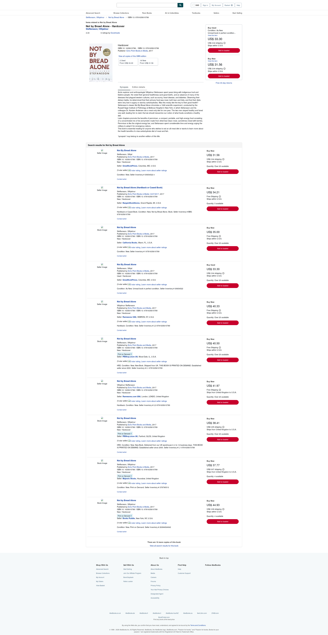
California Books (130, 242)
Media (153, 573)
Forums (153, 581)
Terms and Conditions (198, 625)
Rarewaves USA (129, 317)
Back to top (164, 558)
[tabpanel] (161, 114)
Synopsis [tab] (124, 87)
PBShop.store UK (130, 436)
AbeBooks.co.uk (115, 613)
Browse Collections (121, 13)
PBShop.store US (130, 356)
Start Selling (237, 13)
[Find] (180, 5)
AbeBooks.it (157, 613)
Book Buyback (128, 577)
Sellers (216, 13)
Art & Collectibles (172, 13)
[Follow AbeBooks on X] (206, 573)
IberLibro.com (202, 613)
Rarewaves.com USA (132, 396)
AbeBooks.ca (187, 613)
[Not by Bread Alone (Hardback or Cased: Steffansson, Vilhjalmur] (102, 187)
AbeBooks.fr (144, 613)
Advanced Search (93, 13)
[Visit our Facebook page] (206, 569)
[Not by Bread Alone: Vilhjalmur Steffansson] (102, 301)
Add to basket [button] (223, 50)
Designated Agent (157, 594)
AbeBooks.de (130, 613)
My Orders (99, 581)
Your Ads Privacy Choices (160, 589)
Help (238, 5)
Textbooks (196, 13)
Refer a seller (128, 581)
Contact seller (122, 179)
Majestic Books (129, 478)
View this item (212, 35)
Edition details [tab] (138, 87)
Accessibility (155, 598)
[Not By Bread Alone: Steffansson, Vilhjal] (102, 150)
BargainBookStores (131, 203)
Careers (153, 577)
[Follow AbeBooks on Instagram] (206, 577)
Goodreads (115, 32)
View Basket (100, 585)
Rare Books (147, 13)
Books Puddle (129, 518)
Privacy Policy (155, 585)
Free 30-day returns (224, 83)
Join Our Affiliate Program (132, 573)
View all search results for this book (164, 545)
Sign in (205, 5)
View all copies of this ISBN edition (132, 56)
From (126, 61)
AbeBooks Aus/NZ (172, 613)
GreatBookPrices (130, 165)
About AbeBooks (156, 569)
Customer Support (184, 573)
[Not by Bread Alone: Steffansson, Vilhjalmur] (102, 227)
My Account (216, 5)
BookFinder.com (164, 618)
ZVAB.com (215, 613)
